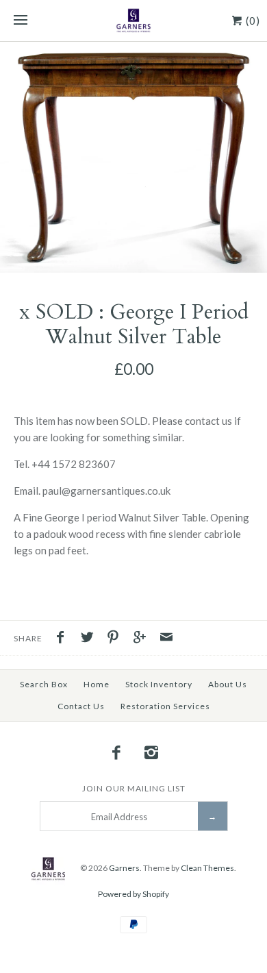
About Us (227, 684)
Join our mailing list (134, 788)
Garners (124, 868)
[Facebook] (115, 752)
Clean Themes (207, 868)
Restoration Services (165, 706)
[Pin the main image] (116, 638)
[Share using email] (166, 638)
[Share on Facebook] (63, 638)
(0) (251, 20)
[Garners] (133, 20)
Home (97, 684)
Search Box (44, 684)
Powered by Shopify (133, 894)
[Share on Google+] (143, 638)
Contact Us (81, 706)
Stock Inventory (158, 684)
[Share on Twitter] (90, 638)
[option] (133, 157)
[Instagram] (151, 752)
